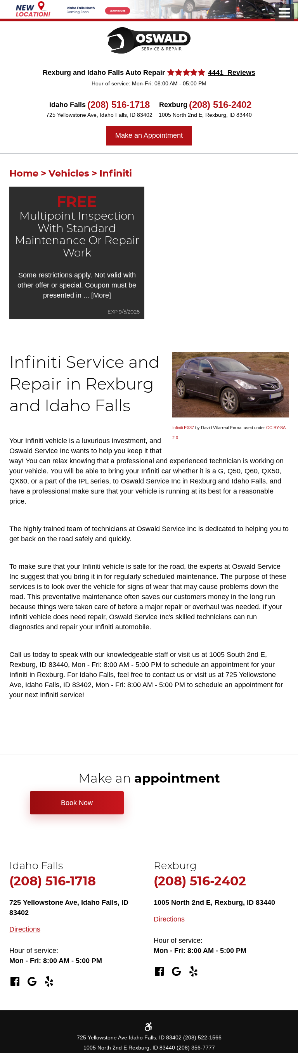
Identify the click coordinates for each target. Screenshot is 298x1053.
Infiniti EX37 (183, 427)
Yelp (48, 981)
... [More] (96, 295)
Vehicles (69, 173)
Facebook (14, 981)
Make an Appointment (149, 135)
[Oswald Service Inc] (149, 40)
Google (31, 981)
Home (23, 173)
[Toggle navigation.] (284, 12)
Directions (24, 929)
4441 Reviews (231, 72)
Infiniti (115, 173)
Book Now (77, 803)
